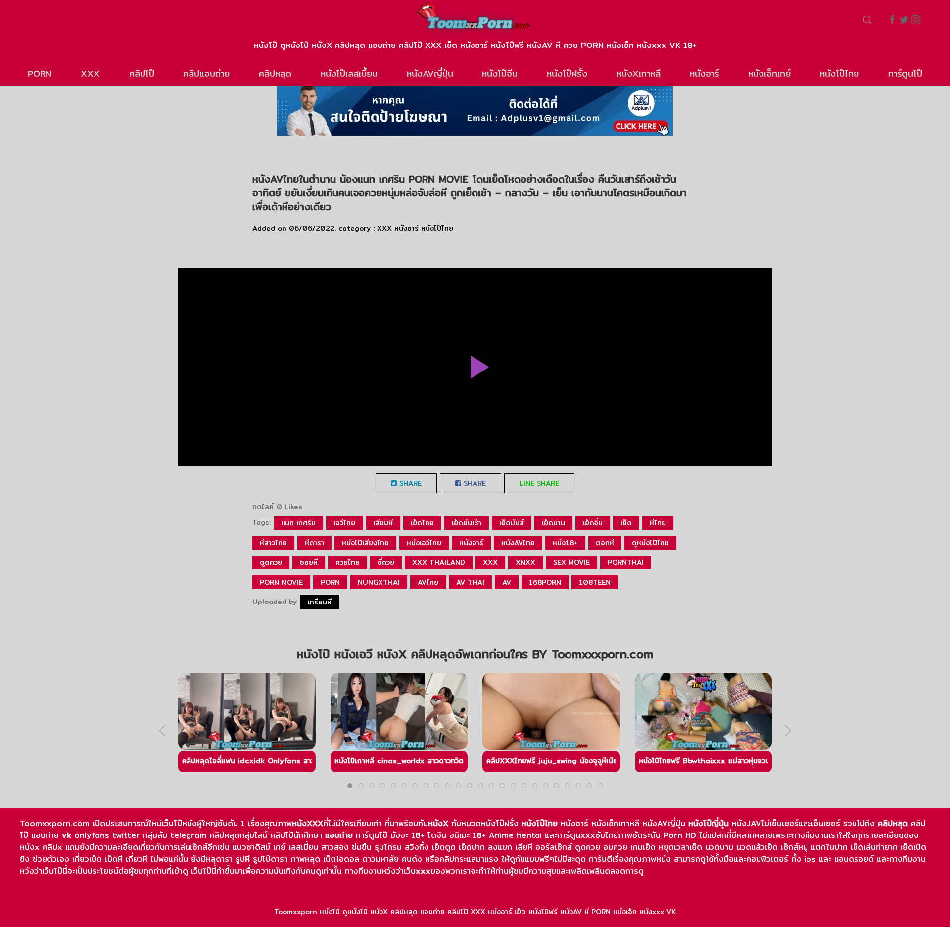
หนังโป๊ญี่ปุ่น (708, 823)
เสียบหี (383, 522)
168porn (545, 582)
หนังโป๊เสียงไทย (365, 542)
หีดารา (314, 542)
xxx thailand (438, 562)
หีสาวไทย (273, 542)
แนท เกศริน (298, 522)
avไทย (428, 582)
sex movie (571, 562)
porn (330, 582)
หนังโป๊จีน (500, 73)
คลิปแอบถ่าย (206, 73)
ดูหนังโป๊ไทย (650, 542)
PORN (39, 73)
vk (66, 835)
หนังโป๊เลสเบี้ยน (349, 73)
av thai (470, 582)
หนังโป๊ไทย (839, 73)
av (506, 582)
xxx (490, 562)
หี (247, 859)
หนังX (438, 823)
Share (409, 483)
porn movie (281, 582)
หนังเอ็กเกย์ (769, 73)
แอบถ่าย (339, 835)
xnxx (525, 562)
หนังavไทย (518, 542)
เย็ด (626, 522)
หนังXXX (307, 823)
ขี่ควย (386, 562)
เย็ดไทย (422, 522)
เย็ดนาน (553, 522)
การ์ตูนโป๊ (905, 73)
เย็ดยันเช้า (466, 522)
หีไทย (658, 522)
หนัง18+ (565, 542)
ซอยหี (309, 562)
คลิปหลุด (275, 73)
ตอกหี (605, 542)
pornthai (626, 562)
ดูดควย (271, 562)
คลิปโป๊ (141, 73)
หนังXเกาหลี (639, 73)
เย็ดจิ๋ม (593, 522)
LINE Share (539, 483)
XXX (90, 73)
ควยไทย (347, 562)
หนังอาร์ (704, 73)
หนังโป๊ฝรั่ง (567, 73)
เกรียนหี (320, 602)
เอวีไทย (344, 522)
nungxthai (379, 582)
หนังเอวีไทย (424, 542)
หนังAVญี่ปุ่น (430, 73)
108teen (595, 582)
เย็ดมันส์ (511, 522)
